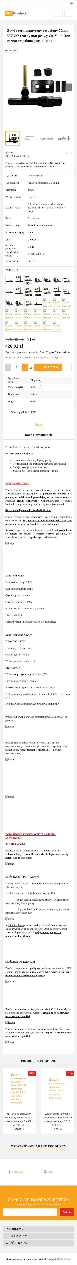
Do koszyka (51, 367)
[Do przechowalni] (68, 367)
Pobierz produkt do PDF (23, 412)
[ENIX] (56, 1172)
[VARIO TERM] (68, 153)
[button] (38, 1229)
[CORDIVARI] (20, 1172)
